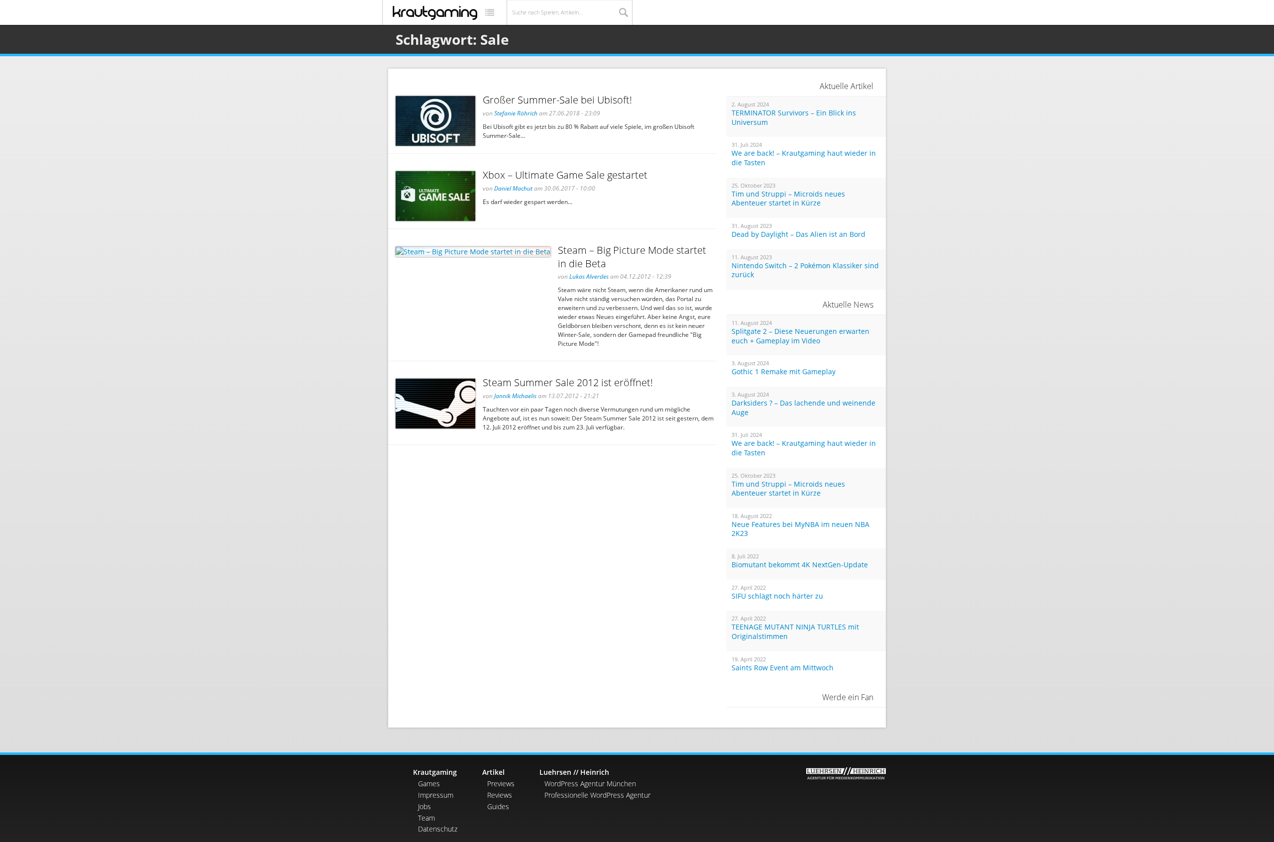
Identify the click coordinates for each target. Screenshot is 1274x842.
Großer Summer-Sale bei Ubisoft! (557, 99)
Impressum (435, 795)
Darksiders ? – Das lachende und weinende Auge (803, 408)
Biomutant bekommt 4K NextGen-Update (800, 564)
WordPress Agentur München (590, 783)
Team (426, 818)
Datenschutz (437, 829)
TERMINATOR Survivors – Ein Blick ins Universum (794, 117)
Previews (501, 783)
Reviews (499, 795)
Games (429, 783)
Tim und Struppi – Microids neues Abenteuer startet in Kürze (788, 199)
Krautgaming (435, 772)
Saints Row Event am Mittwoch (783, 667)
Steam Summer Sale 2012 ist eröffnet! (568, 382)
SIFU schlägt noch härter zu (777, 596)
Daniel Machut (513, 188)
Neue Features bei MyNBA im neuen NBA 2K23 (800, 529)
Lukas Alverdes (589, 276)
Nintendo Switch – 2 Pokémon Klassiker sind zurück (805, 270)
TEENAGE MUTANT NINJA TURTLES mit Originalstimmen (795, 632)
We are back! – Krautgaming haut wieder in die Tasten (804, 158)
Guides (498, 806)
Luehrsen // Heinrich (574, 772)
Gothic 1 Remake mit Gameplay (784, 371)
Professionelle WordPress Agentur (597, 795)
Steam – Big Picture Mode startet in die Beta (632, 256)
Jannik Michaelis (515, 396)
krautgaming (435, 13)
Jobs (424, 806)
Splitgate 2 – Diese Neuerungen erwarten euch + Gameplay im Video (800, 336)
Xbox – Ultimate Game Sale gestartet (565, 175)
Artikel (493, 772)
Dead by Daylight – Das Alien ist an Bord (798, 234)
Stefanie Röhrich (515, 113)
